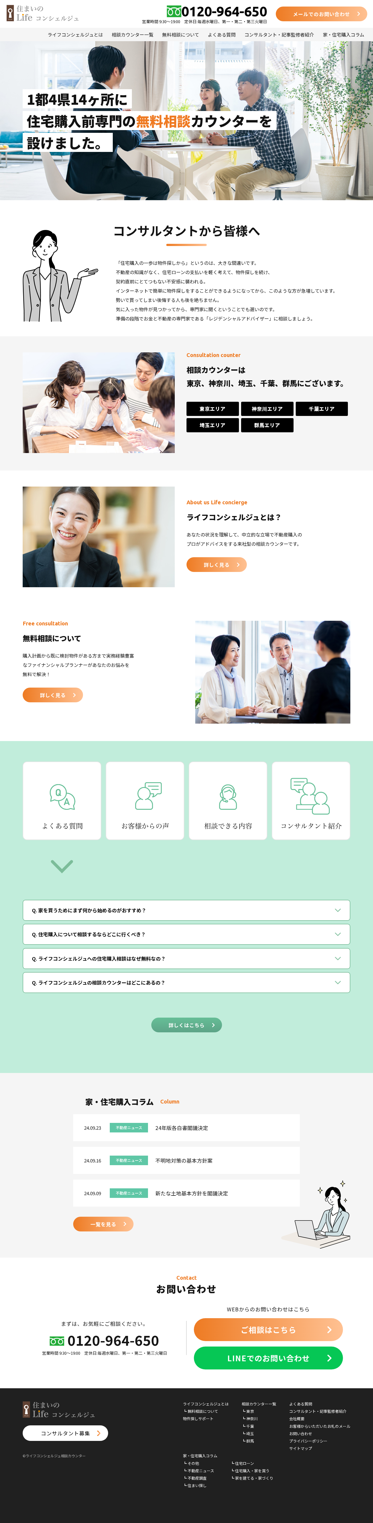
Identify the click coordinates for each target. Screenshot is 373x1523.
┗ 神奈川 (250, 1418)
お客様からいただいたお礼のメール (319, 1426)
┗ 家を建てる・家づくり (251, 1478)
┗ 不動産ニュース (198, 1470)
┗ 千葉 (248, 1426)
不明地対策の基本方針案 (183, 1160)
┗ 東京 (248, 1411)
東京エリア (213, 408)
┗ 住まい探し (195, 1485)
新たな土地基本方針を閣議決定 (191, 1193)
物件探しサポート (198, 1418)
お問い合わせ (300, 1433)
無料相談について (180, 34)
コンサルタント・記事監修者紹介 (279, 34)
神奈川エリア (267, 408)
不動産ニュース (129, 1127)
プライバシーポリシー (308, 1441)
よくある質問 (222, 34)
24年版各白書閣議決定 (181, 1127)
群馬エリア (267, 424)
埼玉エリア (213, 424)
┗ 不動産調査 (195, 1478)
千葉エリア (322, 408)
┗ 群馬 (248, 1441)
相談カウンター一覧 (132, 34)
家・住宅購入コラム (343, 34)
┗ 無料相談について (200, 1411)
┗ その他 (191, 1463)
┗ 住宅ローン (242, 1463)
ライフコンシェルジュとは (75, 34)
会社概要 (296, 1418)
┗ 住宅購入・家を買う (250, 1470)
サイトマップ (300, 1448)
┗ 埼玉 (248, 1433)
